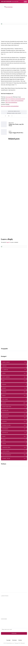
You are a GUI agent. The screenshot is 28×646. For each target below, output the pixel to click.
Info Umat (14, 399)
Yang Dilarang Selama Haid (10, 540)
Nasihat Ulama (14, 425)
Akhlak (14, 365)
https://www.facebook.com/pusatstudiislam (10, 106)
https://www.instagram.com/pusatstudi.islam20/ (15, 98)
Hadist (14, 388)
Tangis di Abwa (14, 236)
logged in (8, 242)
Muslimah (14, 417)
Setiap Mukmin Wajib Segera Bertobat (11, 608)
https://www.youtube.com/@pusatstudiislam (14, 100)
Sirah (14, 436)
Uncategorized (6, 151)
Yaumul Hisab (14, 458)
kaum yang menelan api (14, 111)
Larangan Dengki (14, 214)
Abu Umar (12, 169)
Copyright (8, 640)
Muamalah (14, 410)
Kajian (14, 402)
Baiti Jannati (14, 377)
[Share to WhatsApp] (19, 116)
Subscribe (14, 633)
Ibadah (14, 391)
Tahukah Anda (14, 447)
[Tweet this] (18, 116)
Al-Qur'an (14, 369)
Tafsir (14, 443)
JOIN (25, 1)
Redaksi (20, 640)
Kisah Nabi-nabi (14, 406)
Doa (14, 380)
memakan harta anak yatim (14, 113)
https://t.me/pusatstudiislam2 (11, 102)
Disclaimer (14, 640)
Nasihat (14, 421)
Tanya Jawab (14, 451)
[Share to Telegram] (21, 116)
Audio (14, 373)
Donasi (14, 384)
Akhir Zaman (14, 362)
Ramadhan (14, 428)
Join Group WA (9, 97)
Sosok (14, 440)
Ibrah (14, 395)
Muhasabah (14, 414)
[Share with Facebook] (16, 116)
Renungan (14, 432)
